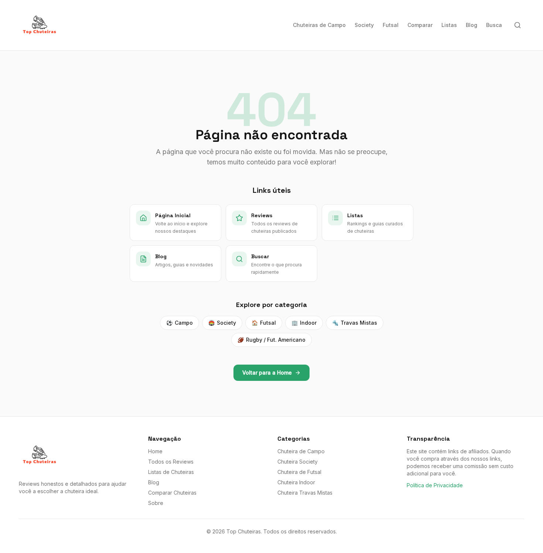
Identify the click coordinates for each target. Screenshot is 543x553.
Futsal (391, 25)
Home (155, 451)
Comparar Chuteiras (172, 492)
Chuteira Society (297, 461)
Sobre (155, 503)
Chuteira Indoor (296, 482)
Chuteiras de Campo (319, 25)
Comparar (420, 25)
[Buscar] (517, 25)
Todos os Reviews (171, 461)
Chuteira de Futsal (299, 472)
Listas (449, 25)
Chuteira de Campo (301, 451)
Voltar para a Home (267, 372)
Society (364, 25)
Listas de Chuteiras (171, 472)
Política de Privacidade (435, 485)
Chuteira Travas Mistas (304, 492)
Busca (494, 25)
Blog (471, 25)
